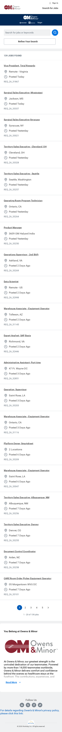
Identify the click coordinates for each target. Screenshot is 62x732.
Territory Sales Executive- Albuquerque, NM (26, 497)
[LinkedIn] (22, 705)
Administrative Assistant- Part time (22, 362)
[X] (28, 705)
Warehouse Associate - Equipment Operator (27, 308)
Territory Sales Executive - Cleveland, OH (25, 146)
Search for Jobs (50, 8)
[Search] (55, 32)
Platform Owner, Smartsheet (18, 443)
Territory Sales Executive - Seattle (21, 173)
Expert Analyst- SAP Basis (17, 335)
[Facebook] (34, 705)
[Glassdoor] (40, 705)
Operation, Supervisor (15, 389)
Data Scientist (11, 281)
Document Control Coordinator (20, 551)
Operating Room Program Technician (23, 200)
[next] (48, 607)
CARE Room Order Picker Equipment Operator (27, 578)
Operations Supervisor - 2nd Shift (21, 254)
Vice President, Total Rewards (19, 65)
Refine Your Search (28, 41)
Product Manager (13, 227)
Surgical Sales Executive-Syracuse (22, 119)
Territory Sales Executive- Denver (21, 524)
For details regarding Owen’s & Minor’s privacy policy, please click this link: (29, 712)
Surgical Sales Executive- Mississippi (23, 92)
